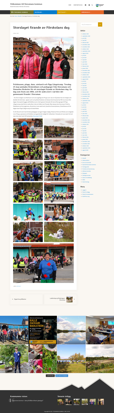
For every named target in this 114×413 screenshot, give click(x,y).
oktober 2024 (85, 49)
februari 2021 (85, 137)
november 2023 (86, 72)
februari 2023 (85, 92)
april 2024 (84, 62)
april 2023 (84, 87)
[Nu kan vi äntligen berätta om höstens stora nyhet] (42, 330)
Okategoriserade (86, 175)
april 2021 (84, 133)
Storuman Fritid (37, 116)
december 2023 (86, 70)
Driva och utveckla (86, 162)
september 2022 (86, 100)
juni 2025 (84, 38)
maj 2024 (84, 59)
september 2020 (86, 148)
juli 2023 (84, 81)
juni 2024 (84, 57)
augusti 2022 (85, 102)
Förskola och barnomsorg (88, 169)
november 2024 (86, 47)
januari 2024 (85, 68)
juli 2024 (84, 55)
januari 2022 (85, 118)
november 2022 (86, 96)
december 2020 (86, 141)
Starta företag (85, 182)
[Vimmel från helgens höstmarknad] (77, 402)
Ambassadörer (85, 160)
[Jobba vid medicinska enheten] (93, 402)
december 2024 (86, 44)
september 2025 (86, 36)
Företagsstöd (85, 167)
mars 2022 (84, 113)
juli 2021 (84, 126)
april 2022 (84, 111)
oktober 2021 (85, 124)
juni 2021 (84, 128)
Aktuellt (19, 286)
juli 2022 (84, 105)
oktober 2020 (85, 146)
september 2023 (86, 77)
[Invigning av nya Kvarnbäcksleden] (85, 402)
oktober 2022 (85, 98)
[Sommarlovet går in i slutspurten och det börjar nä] (71, 358)
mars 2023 (84, 90)
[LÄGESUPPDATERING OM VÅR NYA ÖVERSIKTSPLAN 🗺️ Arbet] (71, 330)
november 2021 (86, 122)
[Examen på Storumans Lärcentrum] (69, 402)
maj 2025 (84, 40)
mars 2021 (84, 135)
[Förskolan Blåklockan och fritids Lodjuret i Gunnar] (42, 358)
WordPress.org (85, 196)
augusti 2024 (85, 53)
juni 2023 (84, 83)
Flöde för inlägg (86, 192)
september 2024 (86, 51)
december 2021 (86, 120)
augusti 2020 (85, 150)
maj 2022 (84, 109)
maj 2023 (84, 85)
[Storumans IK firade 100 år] (61, 402)
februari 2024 (85, 66)
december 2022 (86, 94)
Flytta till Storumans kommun (89, 164)
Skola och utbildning (87, 177)
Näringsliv (84, 173)
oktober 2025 (85, 34)
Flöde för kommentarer (87, 194)
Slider (83, 179)
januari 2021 (85, 139)
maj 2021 (84, 130)
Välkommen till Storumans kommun (26, 4)
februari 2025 (85, 42)
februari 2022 (85, 115)
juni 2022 (84, 107)
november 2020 (86, 143)
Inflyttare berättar (86, 171)
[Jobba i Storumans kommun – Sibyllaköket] (101, 402)
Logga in (84, 190)
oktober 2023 (85, 74)
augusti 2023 (85, 79)
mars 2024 (84, 64)
